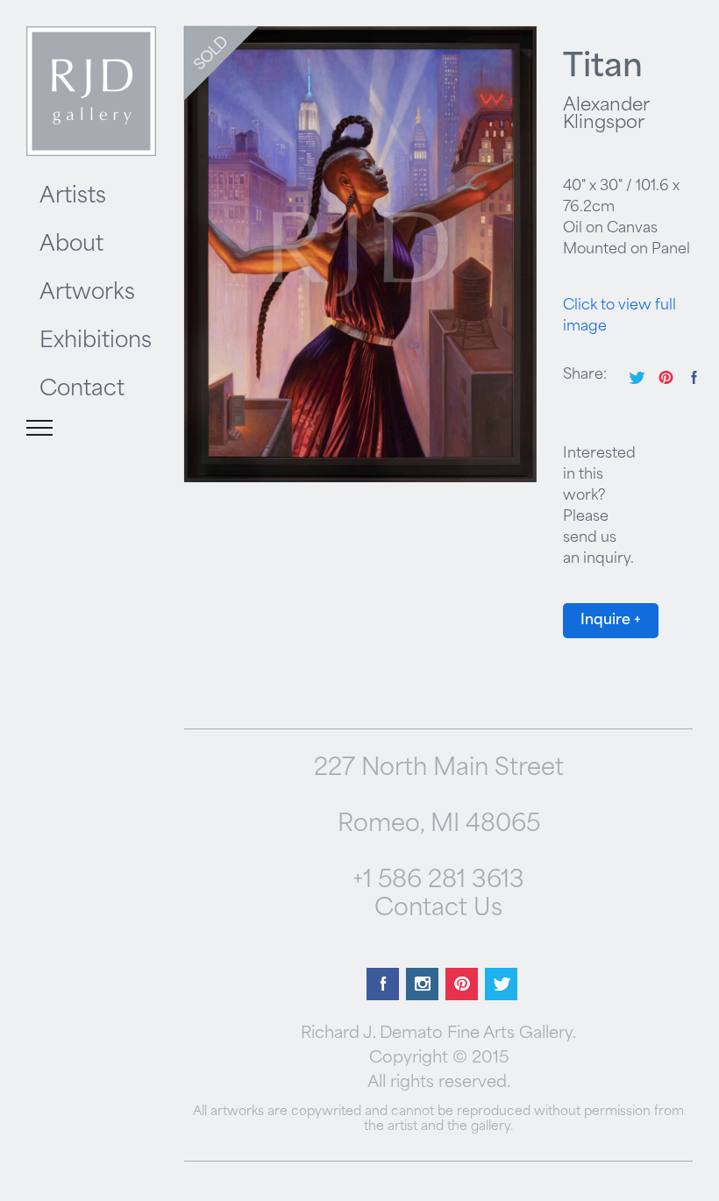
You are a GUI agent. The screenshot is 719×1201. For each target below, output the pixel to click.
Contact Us (438, 909)
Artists (72, 197)
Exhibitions (95, 341)
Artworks (87, 293)
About (71, 245)
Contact (82, 390)
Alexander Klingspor (606, 114)
